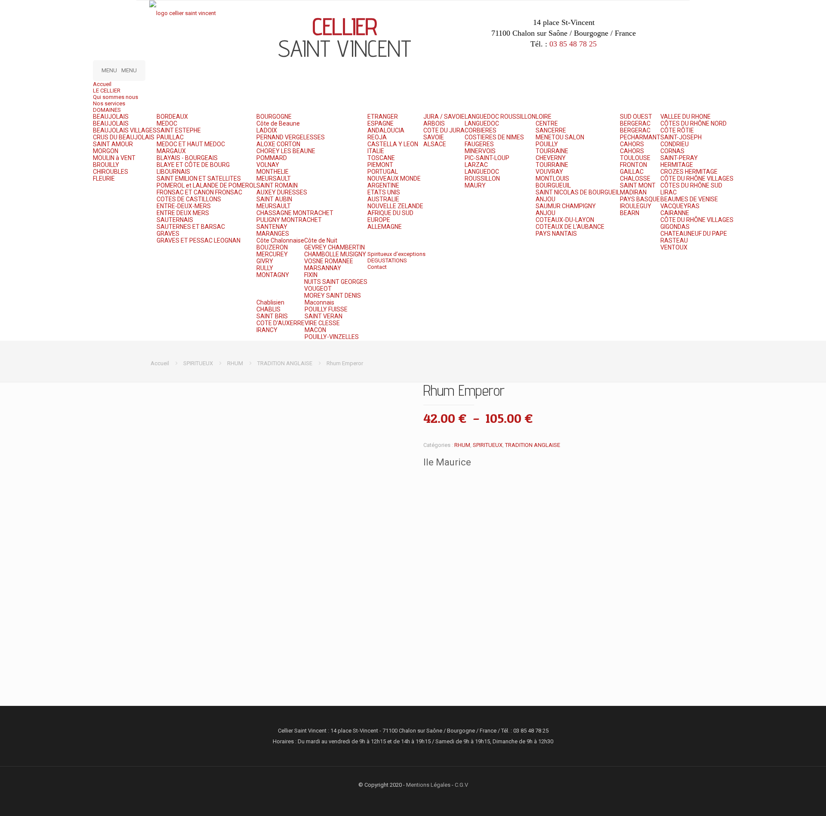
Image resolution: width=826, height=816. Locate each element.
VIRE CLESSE (322, 323)
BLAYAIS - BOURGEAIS (187, 157)
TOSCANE (381, 157)
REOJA (377, 137)
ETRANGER (382, 116)
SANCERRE (551, 130)
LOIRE (544, 116)
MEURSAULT (273, 178)
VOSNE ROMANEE (328, 261)
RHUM (235, 363)
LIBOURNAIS (173, 171)
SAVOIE (433, 137)
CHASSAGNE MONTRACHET (294, 212)
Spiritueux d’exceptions (396, 254)
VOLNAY (267, 164)
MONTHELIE (272, 171)
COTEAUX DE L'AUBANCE (570, 226)
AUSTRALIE (383, 199)
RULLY (264, 268)
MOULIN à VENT (114, 157)
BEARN (629, 212)
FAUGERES (479, 144)
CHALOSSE (635, 178)
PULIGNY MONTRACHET (289, 219)
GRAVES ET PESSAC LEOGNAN (198, 240)
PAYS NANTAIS (556, 233)
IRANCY (266, 329)
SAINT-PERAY (679, 157)
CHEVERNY (551, 157)
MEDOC (167, 123)
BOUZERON (272, 247)
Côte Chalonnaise (280, 240)
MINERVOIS (480, 151)
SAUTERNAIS (175, 219)
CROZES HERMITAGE (689, 171)
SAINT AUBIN (274, 199)
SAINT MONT (638, 185)
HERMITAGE (676, 164)
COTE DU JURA (444, 130)
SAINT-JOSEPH (681, 137)
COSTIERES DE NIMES (494, 137)
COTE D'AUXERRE (280, 323)
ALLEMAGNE (384, 226)
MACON (315, 329)
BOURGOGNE (274, 116)
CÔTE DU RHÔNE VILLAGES (697, 178)
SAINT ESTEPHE (179, 130)
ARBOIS (434, 123)
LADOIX (266, 130)
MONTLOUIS (552, 178)
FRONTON (633, 164)
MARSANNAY (322, 268)
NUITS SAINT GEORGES (335, 281)
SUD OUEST (636, 116)
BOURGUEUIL (553, 185)
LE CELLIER (106, 90)
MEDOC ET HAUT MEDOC (191, 144)
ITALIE (375, 151)
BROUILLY (106, 164)
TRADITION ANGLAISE (284, 363)
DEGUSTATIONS (387, 260)
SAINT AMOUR (113, 144)
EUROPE (378, 219)
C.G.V (461, 785)
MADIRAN (633, 192)
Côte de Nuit (320, 240)
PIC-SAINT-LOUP (487, 157)
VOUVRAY (549, 171)
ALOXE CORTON (278, 144)
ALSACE (434, 144)
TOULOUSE (635, 157)
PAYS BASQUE (640, 199)
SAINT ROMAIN (277, 185)
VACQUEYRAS (680, 206)
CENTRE (547, 123)
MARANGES (272, 233)
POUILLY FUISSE (326, 309)
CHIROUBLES (110, 171)
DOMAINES (107, 110)
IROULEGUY (635, 206)
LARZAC (476, 164)
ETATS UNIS (383, 192)
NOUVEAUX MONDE (394, 178)
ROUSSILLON (482, 178)
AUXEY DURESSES (281, 192)
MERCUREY (272, 254)
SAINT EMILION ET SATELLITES (199, 178)
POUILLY (547, 144)
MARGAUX (171, 151)
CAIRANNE (674, 212)
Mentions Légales (428, 785)
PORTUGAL (382, 171)
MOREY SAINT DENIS (332, 295)
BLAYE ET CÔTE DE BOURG (193, 164)
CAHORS (632, 144)
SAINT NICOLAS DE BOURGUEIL (578, 192)
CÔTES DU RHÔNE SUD (691, 185)
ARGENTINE (383, 185)
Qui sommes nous (115, 97)
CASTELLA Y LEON (392, 144)
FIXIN (310, 274)
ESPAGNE (380, 123)
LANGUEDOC (482, 123)
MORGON (105, 151)
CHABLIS (268, 309)
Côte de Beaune (278, 123)
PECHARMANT (640, 137)
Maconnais (319, 302)
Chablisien (270, 302)
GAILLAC (632, 171)
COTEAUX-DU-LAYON (565, 219)
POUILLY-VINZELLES (332, 336)
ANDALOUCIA (385, 130)
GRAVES (168, 233)
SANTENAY (271, 226)
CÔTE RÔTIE (677, 130)
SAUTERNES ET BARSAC (191, 226)
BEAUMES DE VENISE (689, 199)
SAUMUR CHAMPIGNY (566, 206)
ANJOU (545, 199)
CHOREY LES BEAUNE (285, 151)
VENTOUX (673, 247)
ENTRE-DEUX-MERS (184, 206)
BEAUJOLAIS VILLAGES (125, 130)
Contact (377, 267)
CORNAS (672, 151)
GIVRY (264, 261)
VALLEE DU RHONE (685, 116)
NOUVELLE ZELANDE (395, 206)
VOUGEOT (318, 288)
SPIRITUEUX (198, 363)
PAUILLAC (170, 137)
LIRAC (668, 192)
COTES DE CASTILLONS (189, 199)
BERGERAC (635, 123)
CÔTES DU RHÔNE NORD (693, 123)
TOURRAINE (552, 151)
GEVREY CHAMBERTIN (334, 247)
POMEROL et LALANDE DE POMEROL (206, 185)
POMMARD (271, 157)
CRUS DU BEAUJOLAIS (123, 137)
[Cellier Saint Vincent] (182, 13)
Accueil (102, 84)
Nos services (109, 103)
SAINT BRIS (272, 316)
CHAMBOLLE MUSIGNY (335, 254)
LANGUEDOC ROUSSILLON (500, 116)
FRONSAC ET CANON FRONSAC (199, 192)
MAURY (475, 185)
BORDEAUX (172, 116)
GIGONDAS (675, 226)
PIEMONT (380, 164)
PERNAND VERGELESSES (290, 137)
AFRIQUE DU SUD (390, 212)
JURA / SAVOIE (444, 116)
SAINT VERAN (323, 316)
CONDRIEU (674, 144)
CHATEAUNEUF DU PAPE (693, 233)
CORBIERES (480, 130)
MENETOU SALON (560, 137)
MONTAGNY (272, 274)
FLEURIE (104, 178)
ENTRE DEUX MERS (183, 212)
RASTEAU (674, 240)
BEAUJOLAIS (111, 116)
